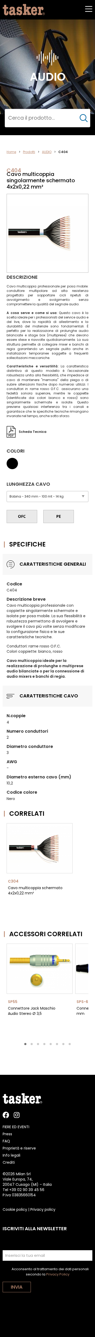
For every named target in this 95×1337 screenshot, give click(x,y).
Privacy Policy (57, 1274)
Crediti (9, 1162)
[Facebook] (6, 1115)
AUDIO (46, 152)
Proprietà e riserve (19, 1148)
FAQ (6, 1141)
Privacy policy (42, 1209)
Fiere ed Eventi (16, 1127)
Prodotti (29, 152)
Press (7, 1134)
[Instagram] (16, 1115)
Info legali (11, 1155)
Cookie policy (15, 1209)
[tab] (25, 1044)
